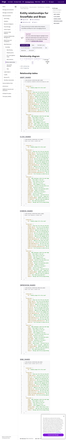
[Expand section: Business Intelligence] (15, 24)
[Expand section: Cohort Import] (15, 29)
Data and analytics (7, 15)
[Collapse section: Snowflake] (15, 47)
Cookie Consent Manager (53, 434)
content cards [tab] (25, 45)
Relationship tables (56, 12)
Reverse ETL (7, 77)
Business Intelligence (8, 24)
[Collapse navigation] (15, 6)
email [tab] (33, 45)
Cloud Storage (7, 26)
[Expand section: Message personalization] (15, 10)
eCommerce (5, 86)
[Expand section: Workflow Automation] (15, 80)
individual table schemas (37, 41)
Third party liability (7, 96)
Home (4, 6)
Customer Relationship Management (9, 37)
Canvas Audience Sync (8, 83)
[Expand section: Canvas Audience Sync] (15, 83)
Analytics (6, 21)
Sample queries (10, 52)
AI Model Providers (7, 93)
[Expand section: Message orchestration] (15, 13)
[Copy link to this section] (47, 16)
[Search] (49, 2)
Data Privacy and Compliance (8, 41)
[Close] (63, 416)
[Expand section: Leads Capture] (15, 72)
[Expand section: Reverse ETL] (15, 77)
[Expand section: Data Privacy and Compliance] (15, 41)
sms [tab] (46, 47)
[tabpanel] (35, 234)
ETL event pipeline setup (11, 56)
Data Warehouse (7, 44)
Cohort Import (7, 29)
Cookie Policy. (58, 432)
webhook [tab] (23, 50)
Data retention (10, 59)
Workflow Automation (9, 80)
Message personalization (8, 9)
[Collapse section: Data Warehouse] (15, 44)
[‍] (42, 2)
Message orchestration (8, 12)
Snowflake (7, 47)
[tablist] (35, 48)
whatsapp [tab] (31, 50)
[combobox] (52, 2)
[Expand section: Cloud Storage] (15, 27)
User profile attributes (9, 65)
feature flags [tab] (41, 45)
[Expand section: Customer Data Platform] (15, 33)
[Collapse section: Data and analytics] (15, 15)
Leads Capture (7, 72)
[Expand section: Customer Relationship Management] (15, 37)
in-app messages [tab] (25, 47)
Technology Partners (24, 7)
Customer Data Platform (7, 33)
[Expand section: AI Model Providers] (15, 93)
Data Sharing (10, 50)
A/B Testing (6, 18)
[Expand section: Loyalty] (15, 74)
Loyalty (5, 74)
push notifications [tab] (37, 47)
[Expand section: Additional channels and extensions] (15, 90)
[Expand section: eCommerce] (15, 86)
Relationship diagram (57, 10)
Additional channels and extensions (8, 90)
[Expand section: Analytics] (15, 21)
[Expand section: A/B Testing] (15, 18)
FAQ (8, 69)
